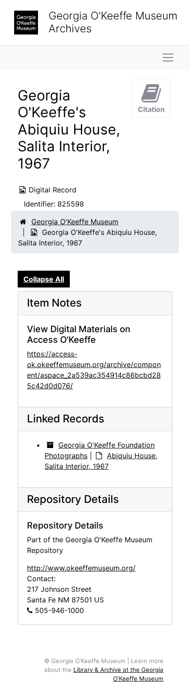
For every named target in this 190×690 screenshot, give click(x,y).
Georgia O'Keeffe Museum (74, 221)
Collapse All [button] (43, 279)
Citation (151, 109)
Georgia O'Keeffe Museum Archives (113, 22)
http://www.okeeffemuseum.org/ (81, 568)
